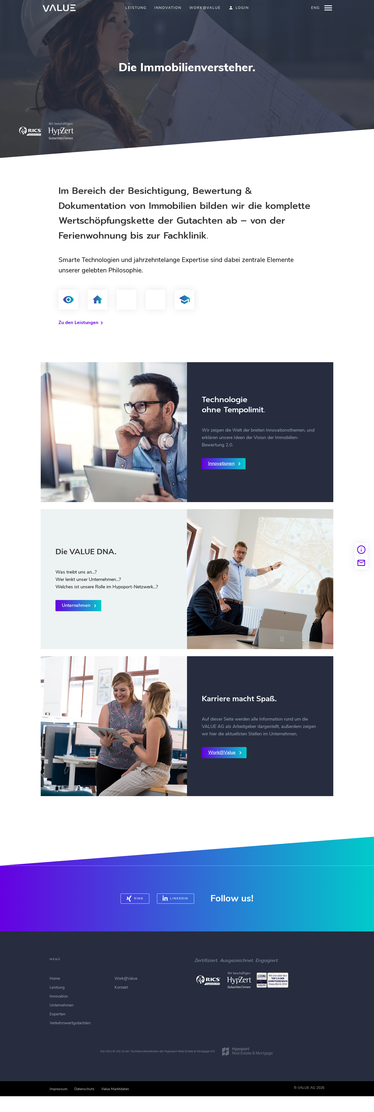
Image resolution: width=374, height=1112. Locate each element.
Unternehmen (76, 605)
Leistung (136, 8)
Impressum (58, 1089)
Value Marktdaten (115, 1089)
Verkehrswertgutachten (70, 1023)
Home (55, 978)
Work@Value (222, 752)
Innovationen (221, 463)
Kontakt (121, 987)
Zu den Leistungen (78, 322)
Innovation (167, 8)
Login (242, 8)
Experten (57, 1014)
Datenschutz (84, 1089)
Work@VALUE (205, 8)
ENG (315, 8)
